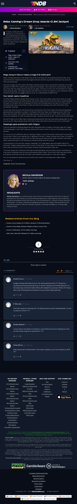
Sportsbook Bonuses (12, 422)
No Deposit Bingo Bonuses (12, 415)
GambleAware (47, 391)
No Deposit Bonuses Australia (12, 408)
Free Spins (27, 9)
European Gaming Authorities (38, 473)
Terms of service (38, 478)
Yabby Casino (29, 415)
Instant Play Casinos (29, 413)
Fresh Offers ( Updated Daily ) (12, 427)
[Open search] (74, 3)
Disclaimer (38, 489)
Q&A (47, 382)
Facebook (64, 387)
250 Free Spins (30, 405)
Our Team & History (47, 384)
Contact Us (47, 389)
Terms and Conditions (38, 481)
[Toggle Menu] (2, 3)
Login (7, 260)
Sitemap (47, 396)
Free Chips (41, 9)
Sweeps (54, 9)
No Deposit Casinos (12, 413)
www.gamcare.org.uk (47, 394)
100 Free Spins (30, 408)
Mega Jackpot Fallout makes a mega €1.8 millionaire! (15, 57)
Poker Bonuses (12, 425)
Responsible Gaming (38, 476)
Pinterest (64, 391)
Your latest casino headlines (13, 63)
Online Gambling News (18, 163)
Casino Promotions (30, 384)
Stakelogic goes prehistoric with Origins (15, 67)
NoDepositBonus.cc (38, 432)
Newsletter (64, 384)
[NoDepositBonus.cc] (38, 3)
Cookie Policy (38, 486)
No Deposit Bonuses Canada (12, 410)
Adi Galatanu (39, 28)
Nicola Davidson (15, 28)
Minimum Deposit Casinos (30, 410)
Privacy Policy (38, 483)
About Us (47, 387)
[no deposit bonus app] (65, 400)
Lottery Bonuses (12, 420)
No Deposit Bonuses (12, 417)
